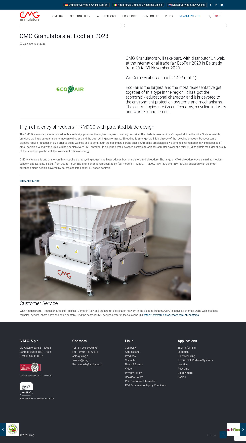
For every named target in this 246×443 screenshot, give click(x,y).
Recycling (183, 368)
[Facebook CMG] (210, 4)
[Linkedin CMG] (221, 4)
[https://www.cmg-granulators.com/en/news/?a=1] (123, 26)
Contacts (130, 360)
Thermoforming (187, 347)
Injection (183, 364)
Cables (182, 377)
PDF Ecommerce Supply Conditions (146, 385)
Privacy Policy (133, 372)
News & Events (134, 364)
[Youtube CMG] (216, 4)
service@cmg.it (81, 360)
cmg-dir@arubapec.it (90, 364)
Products (130, 356)
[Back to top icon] (222, 434)
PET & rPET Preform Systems (195, 360)
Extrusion (183, 351)
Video (128, 368)
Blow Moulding (186, 356)
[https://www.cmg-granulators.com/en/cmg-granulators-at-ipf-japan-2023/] (20, 25)
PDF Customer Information (140, 381)
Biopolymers (185, 372)
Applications (132, 351)
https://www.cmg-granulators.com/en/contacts (171, 315)
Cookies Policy (134, 377)
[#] (209, 16)
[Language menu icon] (217, 16)
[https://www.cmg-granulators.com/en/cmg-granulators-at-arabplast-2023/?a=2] (236, 429)
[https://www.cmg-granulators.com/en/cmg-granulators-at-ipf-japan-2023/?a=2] (9, 429)
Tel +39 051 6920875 (84, 347)
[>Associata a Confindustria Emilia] (26, 394)
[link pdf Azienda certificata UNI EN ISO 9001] (30, 371)
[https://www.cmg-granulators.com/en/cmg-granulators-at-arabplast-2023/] (226, 25)
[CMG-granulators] (30, 16)
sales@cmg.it (80, 356)
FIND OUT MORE (29, 181)
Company (130, 347)
